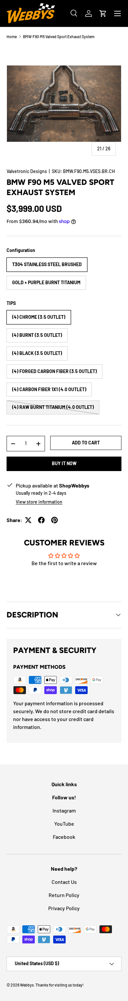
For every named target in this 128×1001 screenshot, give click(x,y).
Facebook (64, 837)
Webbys (27, 985)
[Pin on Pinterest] (54, 520)
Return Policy (64, 895)
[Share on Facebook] (41, 520)
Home (12, 36)
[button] (103, 13)
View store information (39, 502)
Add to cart (86, 442)
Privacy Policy (64, 908)
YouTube (64, 823)
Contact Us (64, 882)
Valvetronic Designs (27, 171)
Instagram (64, 810)
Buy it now (64, 463)
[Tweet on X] (28, 520)
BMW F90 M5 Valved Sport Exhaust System (59, 36)
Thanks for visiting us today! (59, 985)
